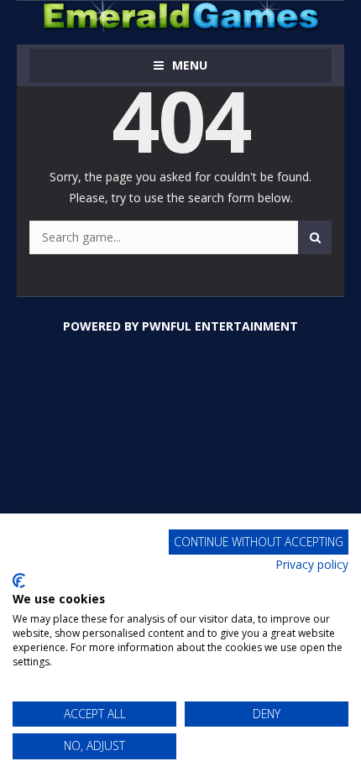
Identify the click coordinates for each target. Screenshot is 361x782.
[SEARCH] (315, 237)
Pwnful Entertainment (220, 326)
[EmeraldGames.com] (181, 15)
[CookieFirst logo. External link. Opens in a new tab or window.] (19, 580)
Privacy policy (311, 564)
